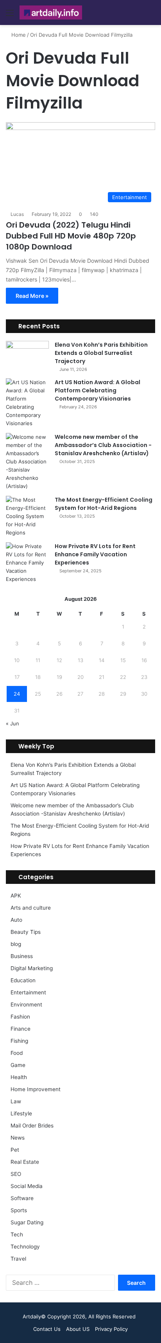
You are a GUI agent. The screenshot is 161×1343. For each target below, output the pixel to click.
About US (77, 1329)
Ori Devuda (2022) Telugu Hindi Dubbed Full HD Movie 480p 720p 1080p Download (71, 235)
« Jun (12, 723)
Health (19, 1077)
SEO (16, 1174)
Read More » (32, 295)
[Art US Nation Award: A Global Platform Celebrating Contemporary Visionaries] (27, 402)
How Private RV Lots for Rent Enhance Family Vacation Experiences (95, 554)
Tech (17, 1234)
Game (18, 1065)
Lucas (17, 214)
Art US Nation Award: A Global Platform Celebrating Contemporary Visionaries (97, 390)
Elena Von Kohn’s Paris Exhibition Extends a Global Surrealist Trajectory (101, 353)
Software (22, 1198)
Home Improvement (36, 1089)
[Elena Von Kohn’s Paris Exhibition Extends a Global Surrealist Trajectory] (27, 355)
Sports (19, 1210)
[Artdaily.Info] (51, 12)
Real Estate (25, 1162)
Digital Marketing (32, 968)
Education (23, 980)
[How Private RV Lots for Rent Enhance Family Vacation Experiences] (27, 562)
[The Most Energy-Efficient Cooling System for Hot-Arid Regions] (27, 516)
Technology (25, 1246)
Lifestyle (21, 1113)
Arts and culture (31, 908)
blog (16, 944)
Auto (16, 920)
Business (22, 956)
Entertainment (28, 992)
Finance (20, 1029)
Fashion (20, 1016)
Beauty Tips (26, 932)
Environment (26, 1004)
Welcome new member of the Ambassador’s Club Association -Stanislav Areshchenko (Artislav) (103, 445)
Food (17, 1053)
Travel (18, 1259)
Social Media (27, 1186)
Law (16, 1101)
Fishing (19, 1041)
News (18, 1138)
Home (18, 35)
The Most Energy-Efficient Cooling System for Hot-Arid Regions (103, 504)
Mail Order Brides (32, 1125)
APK (16, 895)
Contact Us (47, 1329)
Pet (15, 1150)
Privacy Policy (111, 1329)
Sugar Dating (27, 1222)
